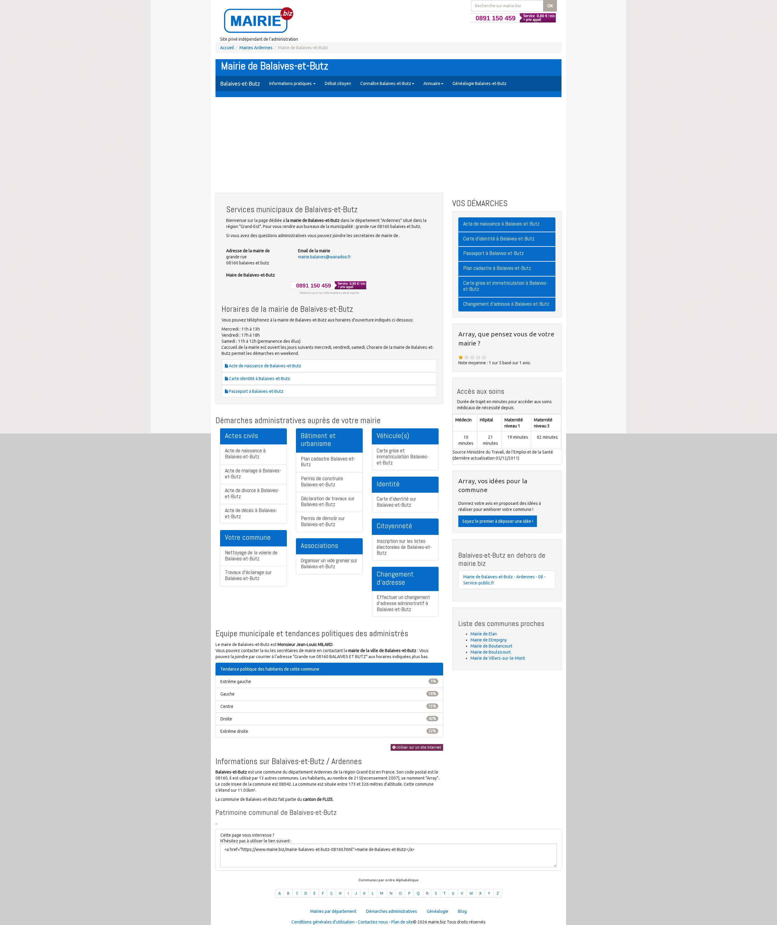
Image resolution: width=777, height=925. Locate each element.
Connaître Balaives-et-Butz (385, 83)
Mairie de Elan (483, 633)
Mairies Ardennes (256, 47)
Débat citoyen (338, 83)
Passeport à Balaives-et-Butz (255, 391)
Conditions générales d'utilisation (323, 922)
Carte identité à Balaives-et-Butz (259, 378)
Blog (462, 911)
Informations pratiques (291, 83)
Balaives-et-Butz (240, 83)
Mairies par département (333, 911)
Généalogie (437, 911)
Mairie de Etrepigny (488, 640)
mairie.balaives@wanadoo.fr (324, 256)
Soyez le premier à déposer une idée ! (497, 521)
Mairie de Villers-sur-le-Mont (497, 658)
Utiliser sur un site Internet (418, 747)
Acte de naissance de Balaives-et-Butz (264, 365)
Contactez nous (373, 922)
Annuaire (431, 83)
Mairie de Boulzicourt (490, 652)
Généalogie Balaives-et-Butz (480, 83)
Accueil (227, 47)
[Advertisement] (388, 145)
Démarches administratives (391, 911)
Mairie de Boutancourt (491, 646)
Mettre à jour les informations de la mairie (329, 292)
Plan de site (402, 922)
